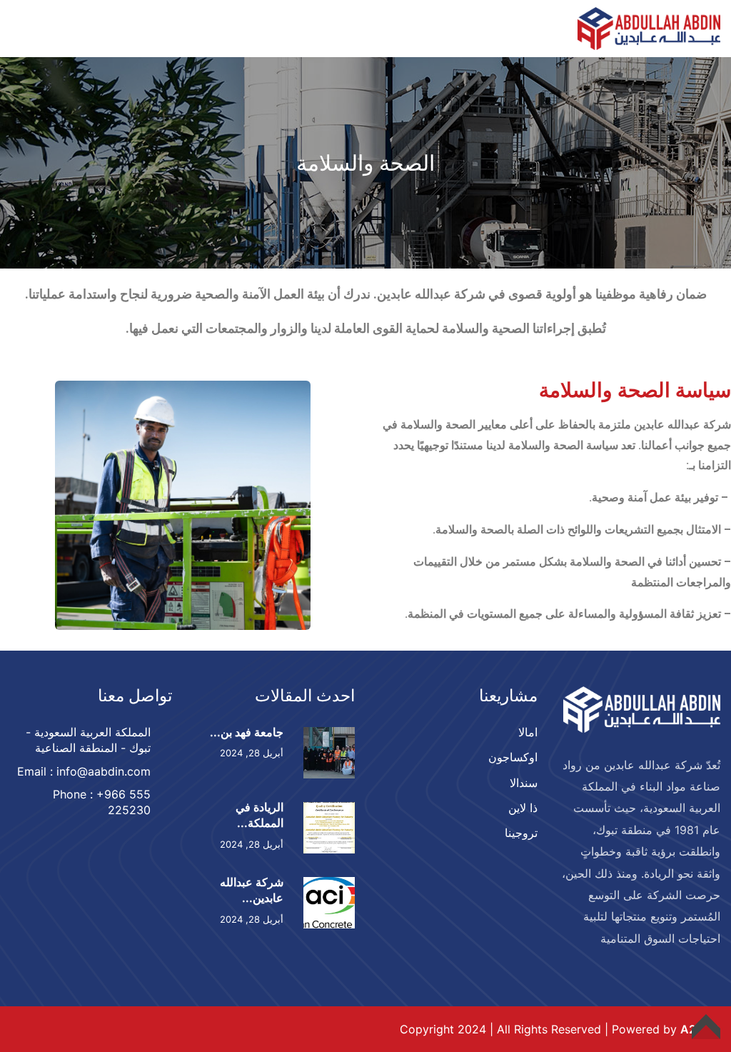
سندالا (524, 783)
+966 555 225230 (123, 802)
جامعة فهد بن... (246, 732)
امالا (528, 732)
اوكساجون (513, 757)
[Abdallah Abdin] (649, 27)
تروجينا (521, 833)
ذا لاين (523, 808)
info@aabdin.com (103, 771)
